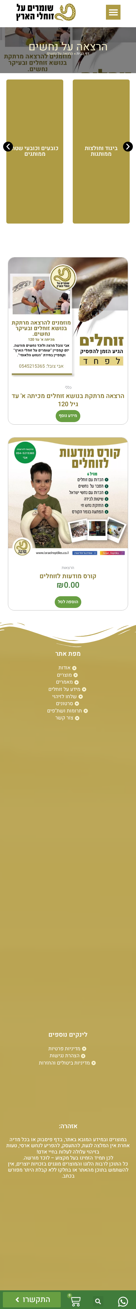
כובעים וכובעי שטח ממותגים (35, 151)
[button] (113, 12)
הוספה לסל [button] (68, 602)
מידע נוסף (68, 416)
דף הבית (83, 53)
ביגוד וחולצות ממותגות (101, 151)
